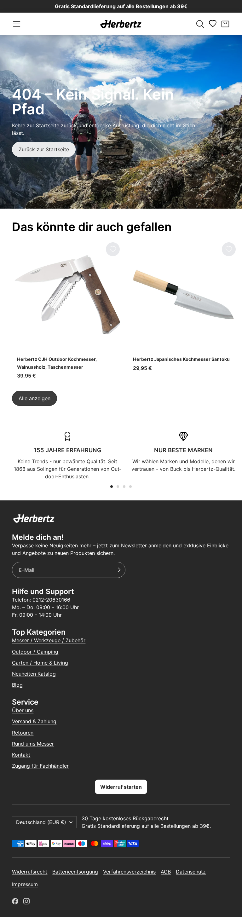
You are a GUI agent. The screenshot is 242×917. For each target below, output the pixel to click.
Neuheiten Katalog (34, 674)
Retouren (22, 733)
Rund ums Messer (33, 744)
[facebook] (15, 901)
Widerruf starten (121, 787)
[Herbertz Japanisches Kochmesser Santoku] (183, 311)
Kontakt (21, 755)
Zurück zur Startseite (44, 149)
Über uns (22, 710)
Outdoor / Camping (35, 652)
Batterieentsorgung (75, 871)
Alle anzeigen (34, 398)
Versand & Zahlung (34, 721)
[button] (16, 24)
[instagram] (26, 901)
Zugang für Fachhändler (40, 766)
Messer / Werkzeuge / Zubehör (48, 640)
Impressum (25, 884)
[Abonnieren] (119, 570)
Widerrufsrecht (29, 871)
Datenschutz (191, 871)
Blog (17, 685)
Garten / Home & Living (40, 663)
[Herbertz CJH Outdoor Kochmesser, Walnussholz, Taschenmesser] (67, 311)
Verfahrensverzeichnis (129, 871)
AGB (166, 871)
